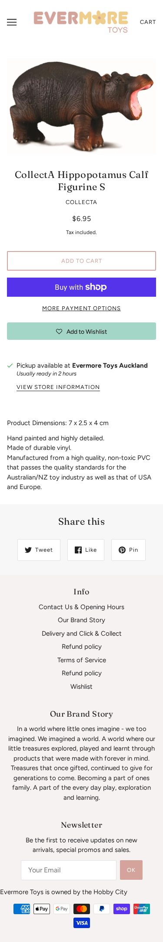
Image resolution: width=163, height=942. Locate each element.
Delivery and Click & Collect (82, 633)
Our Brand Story (81, 620)
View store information (58, 387)
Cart (148, 22)
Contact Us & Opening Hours (81, 607)
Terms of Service (81, 660)
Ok (131, 870)
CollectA (81, 202)
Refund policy (82, 646)
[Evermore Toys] (81, 22)
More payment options (81, 308)
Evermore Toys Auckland (110, 365)
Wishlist (81, 687)
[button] (81, 331)
